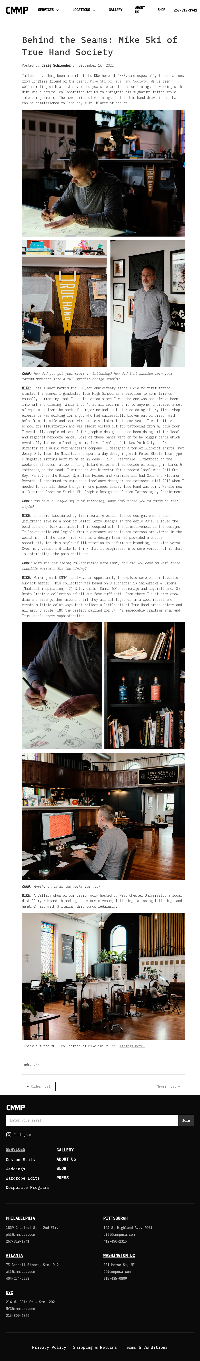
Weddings (15, 1168)
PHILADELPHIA (20, 1218)
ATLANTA (14, 1255)
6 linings (103, 97)
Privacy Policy (49, 1347)
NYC (9, 1292)
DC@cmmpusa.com (117, 1271)
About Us (140, 10)
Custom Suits (20, 1159)
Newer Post (166, 1086)
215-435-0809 (115, 1278)
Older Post (40, 1086)
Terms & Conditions (146, 1347)
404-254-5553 (17, 1278)
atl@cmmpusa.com (20, 1271)
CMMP (37, 1064)
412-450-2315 (115, 1241)
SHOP (161, 10)
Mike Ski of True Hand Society (118, 81)
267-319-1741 (185, 10)
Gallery (115, 10)
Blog (61, 1168)
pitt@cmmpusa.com (119, 1234)
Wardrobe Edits (23, 1178)
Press (63, 1177)
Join (186, 1120)
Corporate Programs (28, 1187)
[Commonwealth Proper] (17, 10)
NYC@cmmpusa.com (20, 1309)
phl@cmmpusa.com (20, 1234)
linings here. (132, 1046)
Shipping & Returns (95, 1347)
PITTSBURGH (115, 1218)
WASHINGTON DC (119, 1255)
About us (66, 1159)
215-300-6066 (17, 1315)
